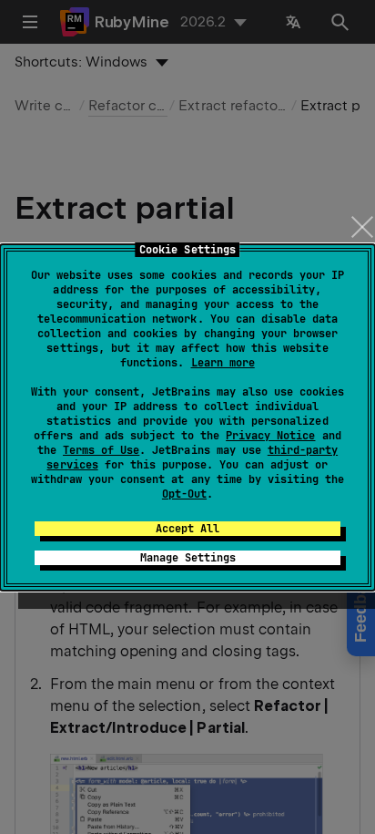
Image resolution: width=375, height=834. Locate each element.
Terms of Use (101, 450)
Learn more (223, 362)
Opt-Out (184, 494)
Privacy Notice (270, 435)
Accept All (187, 528)
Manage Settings (188, 558)
